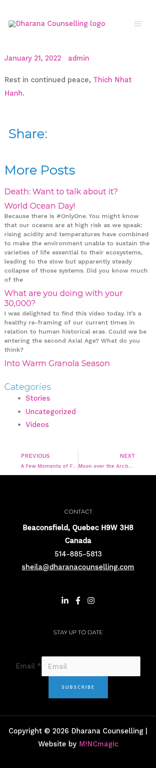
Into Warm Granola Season (57, 363)
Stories (38, 398)
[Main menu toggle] (137, 24)
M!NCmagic (98, 744)
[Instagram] (91, 600)
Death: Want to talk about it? (61, 191)
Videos (37, 425)
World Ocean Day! (39, 206)
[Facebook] (78, 600)
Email (29, 666)
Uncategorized (51, 412)
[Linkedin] (65, 600)
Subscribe (78, 687)
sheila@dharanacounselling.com (78, 567)
